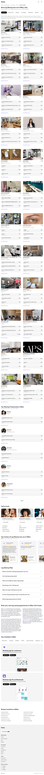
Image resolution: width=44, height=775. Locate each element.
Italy (17, 5)
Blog (2, 740)
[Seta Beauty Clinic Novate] (8, 520)
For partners (3, 746)
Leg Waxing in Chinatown (5, 713)
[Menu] (41, 1)
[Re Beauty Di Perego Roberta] (25, 520)
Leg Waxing (13, 5)
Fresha (4, 608)
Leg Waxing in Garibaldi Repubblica (29, 715)
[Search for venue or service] (38, 2)
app (12, 631)
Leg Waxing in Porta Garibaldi (6, 720)
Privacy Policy (3, 758)
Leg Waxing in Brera (4, 717)
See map (27, 9)
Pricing (2, 748)
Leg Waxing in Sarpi (4, 715)
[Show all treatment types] (42, 12)
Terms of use (3, 761)
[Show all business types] (42, 641)
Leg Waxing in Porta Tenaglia (28, 712)
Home (2, 5)
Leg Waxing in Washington (27, 720)
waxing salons (5, 611)
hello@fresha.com (26, 619)
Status (2, 753)
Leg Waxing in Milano (4, 712)
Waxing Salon (7, 5)
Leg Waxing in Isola (26, 717)
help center (26, 620)
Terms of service (4, 759)
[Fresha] (3, 2)
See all (22, 500)
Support (2, 751)
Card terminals (3, 750)
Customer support (4, 738)
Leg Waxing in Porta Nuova (27, 713)
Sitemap (2, 742)
